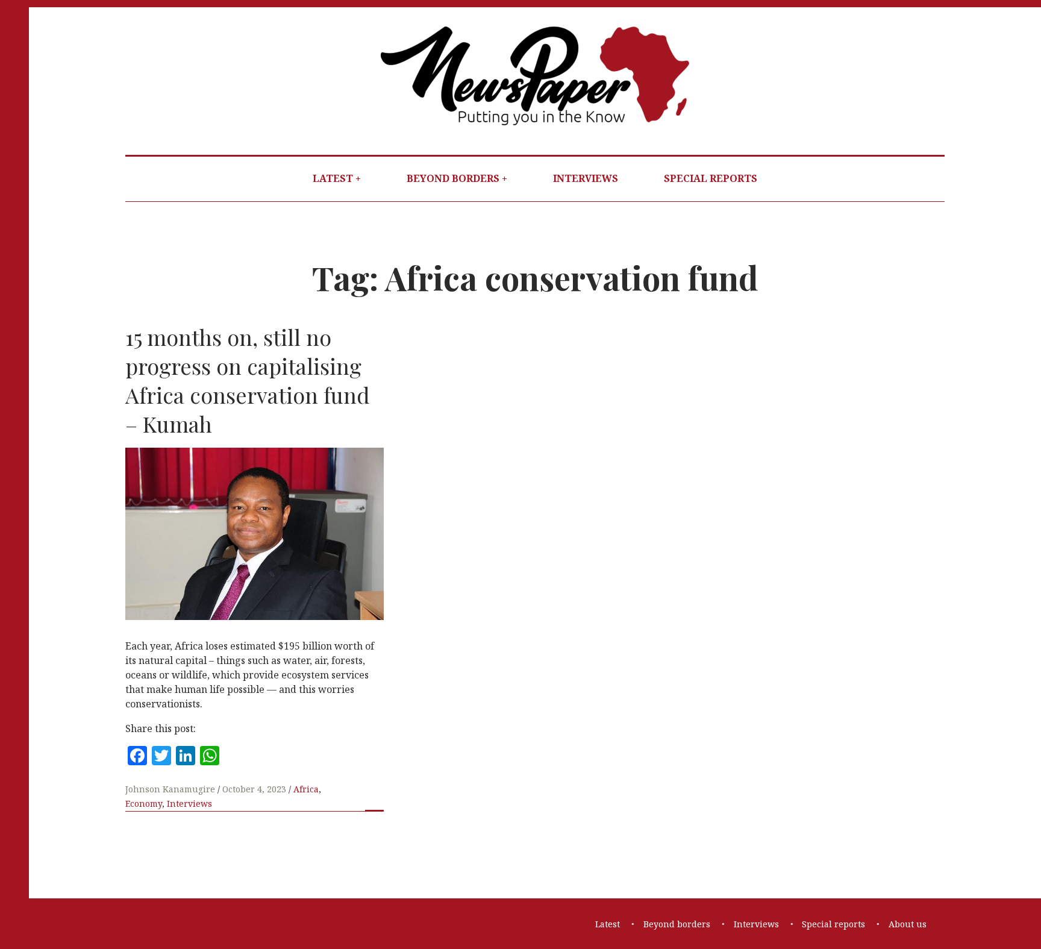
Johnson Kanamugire (171, 789)
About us (908, 924)
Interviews (585, 178)
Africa (306, 789)
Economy (143, 803)
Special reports (710, 178)
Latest (333, 178)
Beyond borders (453, 178)
